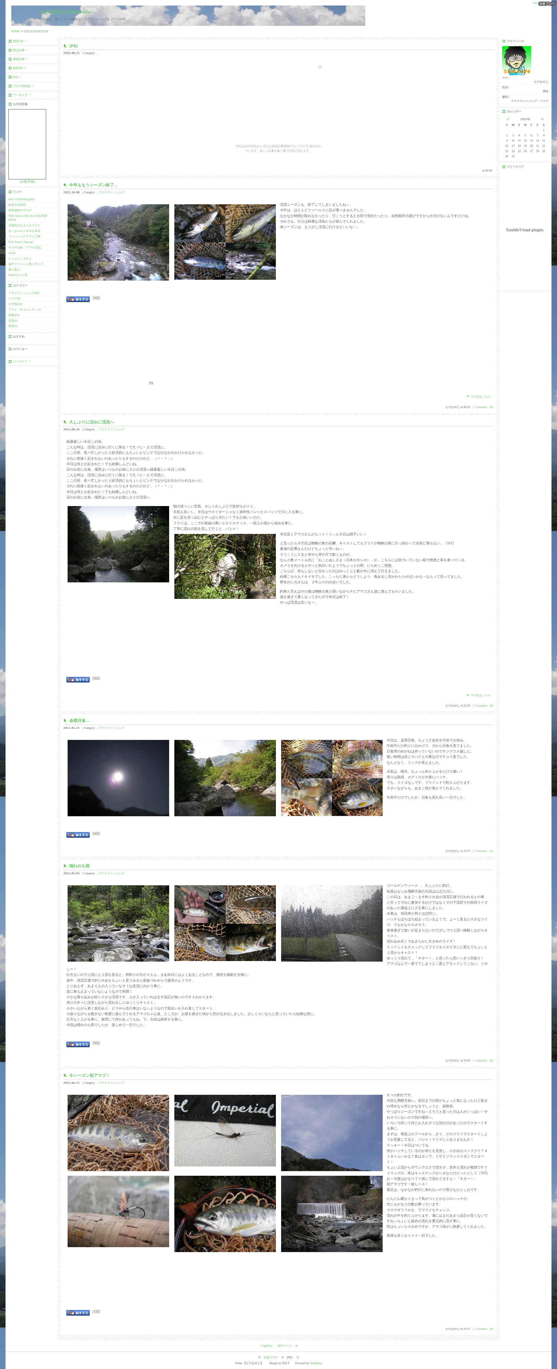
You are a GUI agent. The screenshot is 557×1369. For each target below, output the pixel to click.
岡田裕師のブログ (20, 210)
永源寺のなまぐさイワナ (24, 225)
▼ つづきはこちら (478, 396)
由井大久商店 (17, 204)
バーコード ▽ (22, 361)
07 (508, 119)
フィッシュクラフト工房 (24, 236)
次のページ (285, 1345)
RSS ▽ (17, 77)
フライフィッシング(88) (23, 293)
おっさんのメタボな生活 (24, 230)
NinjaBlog (316, 1363)
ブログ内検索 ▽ (23, 86)
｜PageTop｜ (267, 1345)
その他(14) (15, 304)
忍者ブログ (271, 1357)
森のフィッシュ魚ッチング (25, 264)
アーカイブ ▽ (22, 95)
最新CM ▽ (20, 41)
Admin (537, 2)
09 (542, 119)
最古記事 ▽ (20, 50)
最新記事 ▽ (20, 59)
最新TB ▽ (19, 68)
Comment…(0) (484, 407)
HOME (15, 31)
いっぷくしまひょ (20, 258)
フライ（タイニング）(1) (24, 309)
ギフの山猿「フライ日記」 (25, 247)
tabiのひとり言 (17, 275)
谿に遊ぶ (14, 269)
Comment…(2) (484, 851)
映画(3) (12, 326)
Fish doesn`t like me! (20, 241)
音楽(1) (12, 320)
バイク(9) (14, 298)
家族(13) (13, 315)
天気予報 (27, 182)
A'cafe (11, 252)
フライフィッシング (111, 192)
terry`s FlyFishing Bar (21, 199)
